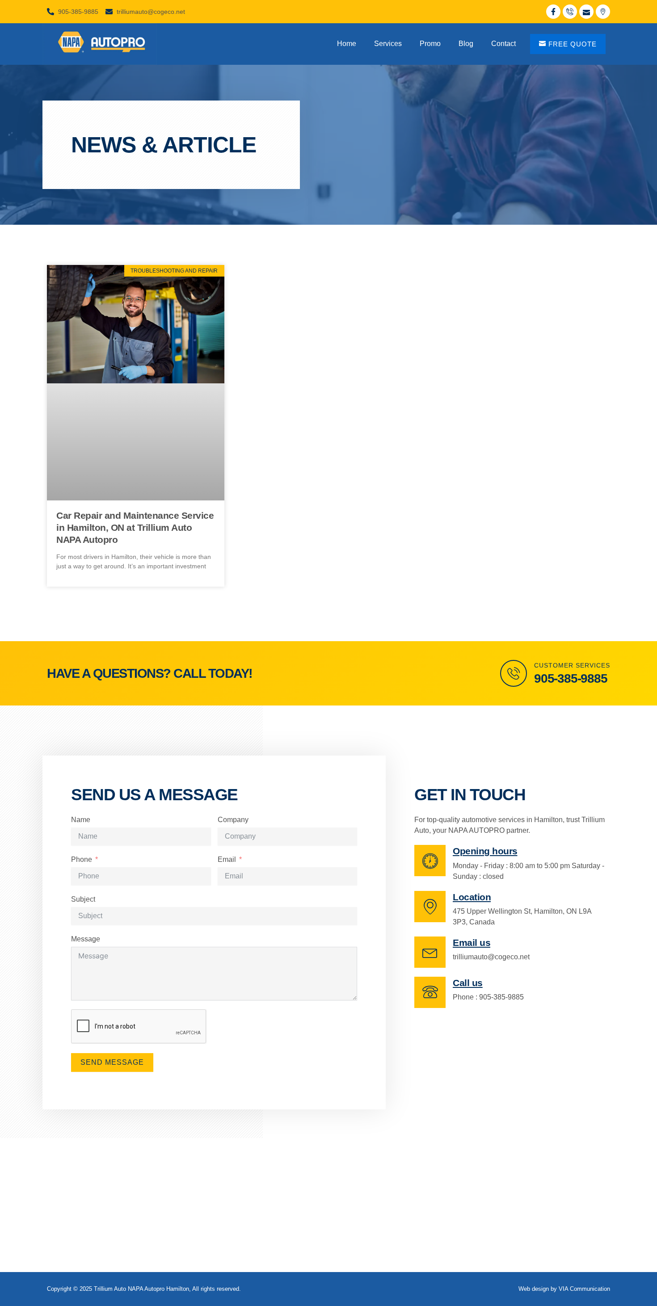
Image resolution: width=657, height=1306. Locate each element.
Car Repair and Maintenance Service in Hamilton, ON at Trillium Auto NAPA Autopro (135, 527)
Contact (503, 43)
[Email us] (430, 952)
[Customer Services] (513, 673)
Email (227, 859)
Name (80, 819)
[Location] (430, 906)
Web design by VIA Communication (564, 1288)
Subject (83, 899)
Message (85, 939)
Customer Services (572, 665)
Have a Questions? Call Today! (150, 673)
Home (346, 43)
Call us (468, 983)
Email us (471, 942)
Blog (466, 43)
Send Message (112, 1062)
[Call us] (430, 992)
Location (472, 897)
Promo (430, 43)
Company (233, 819)
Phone (81, 859)
